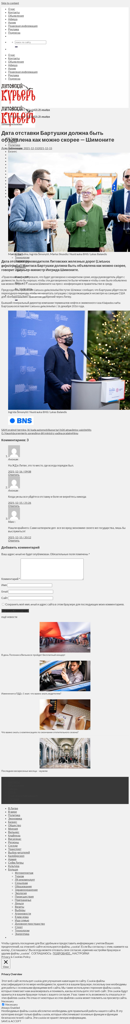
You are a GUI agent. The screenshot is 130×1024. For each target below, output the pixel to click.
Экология (21, 893)
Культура (13, 866)
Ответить (13, 474)
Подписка (14, 32)
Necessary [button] (7, 1001)
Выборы (20, 910)
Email (4, 591)
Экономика (15, 818)
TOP (3, 124)
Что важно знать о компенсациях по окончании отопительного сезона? (40, 732)
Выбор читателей (19, 852)
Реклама (13, 29)
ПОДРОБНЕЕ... (62, 953)
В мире (12, 811)
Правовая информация (23, 25)
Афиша (12, 19)
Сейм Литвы (16, 862)
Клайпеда (14, 835)
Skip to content (10, 3)
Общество (14, 825)
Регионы (13, 842)
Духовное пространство (30, 923)
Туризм (19, 876)
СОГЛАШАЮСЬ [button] (41, 953)
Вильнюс (13, 832)
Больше (13, 869)
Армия (12, 859)
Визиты (19, 906)
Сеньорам (21, 883)
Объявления (16, 15)
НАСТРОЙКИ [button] (80, 953)
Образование (23, 886)
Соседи (13, 845)
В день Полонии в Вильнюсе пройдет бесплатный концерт (33, 654)
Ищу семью (22, 920)
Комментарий (10, 578)
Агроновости (23, 913)
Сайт (4, 597)
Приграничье (23, 900)
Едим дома (22, 916)
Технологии (22, 257)
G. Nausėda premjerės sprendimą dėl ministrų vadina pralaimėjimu (39, 433)
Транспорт (14, 849)
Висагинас (14, 838)
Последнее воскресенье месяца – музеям (25, 770)
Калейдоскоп (16, 855)
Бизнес (12, 151)
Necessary (11, 1004)
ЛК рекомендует (25, 879)
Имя (4, 585)
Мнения (13, 828)
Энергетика (22, 933)
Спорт (19, 927)
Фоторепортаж (24, 872)
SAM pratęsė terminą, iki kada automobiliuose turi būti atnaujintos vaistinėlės (46, 429)
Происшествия (24, 896)
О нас (11, 9)
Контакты (14, 12)
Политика (14, 145)
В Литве (13, 808)
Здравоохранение (26, 889)
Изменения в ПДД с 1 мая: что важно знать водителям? (31, 693)
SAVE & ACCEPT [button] (11, 1021)
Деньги (19, 903)
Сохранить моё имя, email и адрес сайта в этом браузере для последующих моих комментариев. (64, 604)
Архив (12, 22)
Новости (9, 124)
